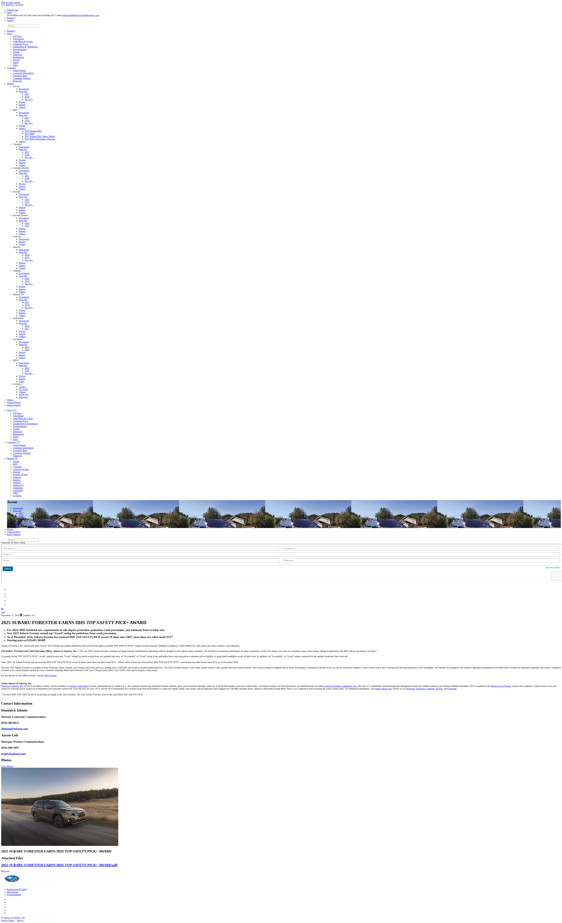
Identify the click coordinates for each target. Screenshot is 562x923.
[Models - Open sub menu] (16, 458)
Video (21, 381)
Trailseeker (18, 488)
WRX (15, 493)
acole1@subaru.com (13, 753)
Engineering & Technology (25, 47)
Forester (16, 472)
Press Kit (23, 91)
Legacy (22, 386)
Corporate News (20, 44)
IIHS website (50, 675)
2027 (27, 94)
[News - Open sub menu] (15, 410)
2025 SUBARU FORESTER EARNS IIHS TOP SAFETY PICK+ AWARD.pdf (59, 865)
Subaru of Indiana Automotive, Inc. (340, 686)
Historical (17, 54)
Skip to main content (10, 2)
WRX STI (23, 394)
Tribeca (22, 392)
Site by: (21, 920)
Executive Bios (20, 76)
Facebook (410, 688)
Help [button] (9, 12)
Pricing (16, 60)
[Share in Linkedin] (9, 589)
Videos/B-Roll (13, 402)
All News (17, 36)
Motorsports (18, 57)
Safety (16, 62)
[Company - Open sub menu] (18, 442)
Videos (22, 107)
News (9, 33)
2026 (27, 97)
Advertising (18, 39)
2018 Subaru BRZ (33, 131)
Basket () (11, 18)
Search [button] (10, 20)
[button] (2, 609)
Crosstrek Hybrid (21, 469)
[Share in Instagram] (8, 604)
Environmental (19, 49)
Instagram (420, 688)
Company (11, 68)
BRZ (15, 464)
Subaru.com (12, 10)
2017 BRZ (30, 133)
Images (22, 104)
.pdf (3, 612)
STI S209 (23, 389)
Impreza (16, 480)
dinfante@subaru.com (14, 728)
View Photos (7, 766)
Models (10, 83)
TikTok (439, 688)
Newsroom (24, 89)
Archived (17, 496)
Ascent (16, 461)
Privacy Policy (8, 920)
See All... (29, 99)
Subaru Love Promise (501, 686)
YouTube (452, 688)
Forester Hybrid (20, 474)
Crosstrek (17, 467)
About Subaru (19, 70)
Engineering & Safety (17, 889)
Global (16, 52)
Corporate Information (23, 73)
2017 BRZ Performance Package (40, 139)
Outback (17, 482)
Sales (15, 65)
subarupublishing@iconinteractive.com (81, 15)
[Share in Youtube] (8, 597)
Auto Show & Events (23, 41)
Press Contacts (13, 405)
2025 (27, 202)
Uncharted (18, 490)
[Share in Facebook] (9, 593)
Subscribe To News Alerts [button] (13, 542)
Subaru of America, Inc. (12, 686)
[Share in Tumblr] (8, 600)
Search (4, 25)
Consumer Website (21, 78)
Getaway (17, 477)
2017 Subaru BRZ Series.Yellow (40, 136)
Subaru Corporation (79, 686)
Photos (10, 400)
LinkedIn (430, 688)
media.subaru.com (383, 688)
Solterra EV (18, 485)
